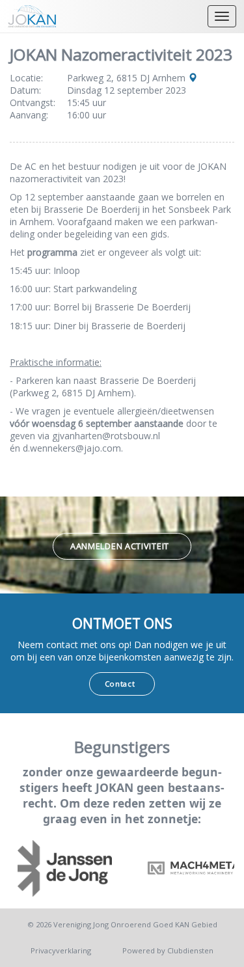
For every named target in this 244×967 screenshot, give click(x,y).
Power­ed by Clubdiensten (167, 950)
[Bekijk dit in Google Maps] (192, 78)
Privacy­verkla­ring (61, 950)
